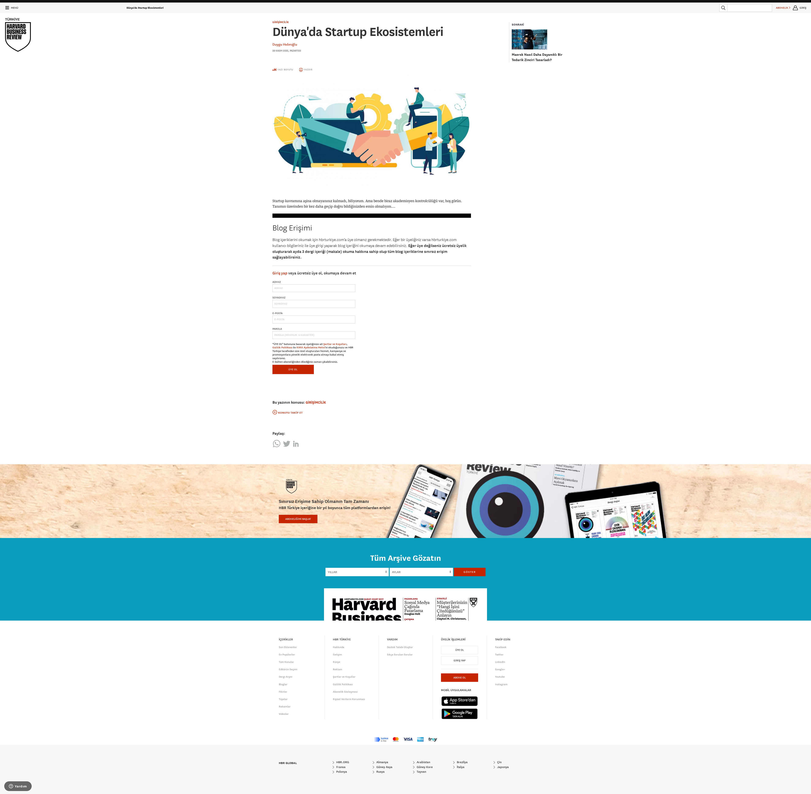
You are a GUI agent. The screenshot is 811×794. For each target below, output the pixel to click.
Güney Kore (424, 767)
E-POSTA (277, 313)
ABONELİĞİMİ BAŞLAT (298, 519)
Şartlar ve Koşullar (344, 676)
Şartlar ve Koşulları (335, 344)
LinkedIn (500, 662)
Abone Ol (459, 677)
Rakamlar (285, 706)
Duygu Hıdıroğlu (284, 44)
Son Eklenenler (288, 647)
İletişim (337, 654)
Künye (336, 662)
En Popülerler (287, 654)
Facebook (500, 647)
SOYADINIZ (279, 297)
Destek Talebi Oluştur (400, 647)
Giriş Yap (459, 660)
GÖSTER (470, 572)
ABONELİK (782, 8)
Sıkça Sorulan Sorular (400, 654)
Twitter (499, 654)
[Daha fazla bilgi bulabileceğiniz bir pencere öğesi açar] (18, 786)
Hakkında (338, 647)
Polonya (341, 772)
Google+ (500, 669)
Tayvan (421, 772)
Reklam (337, 669)
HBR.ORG (342, 762)
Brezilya (462, 762)
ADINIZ (276, 282)
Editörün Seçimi (288, 669)
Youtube (500, 676)
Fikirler (283, 691)
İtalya (460, 767)
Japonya (502, 767)
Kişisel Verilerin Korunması (349, 699)
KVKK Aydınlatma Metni (311, 347)
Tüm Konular (286, 662)
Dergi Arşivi (285, 676)
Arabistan (423, 762)
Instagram (501, 684)
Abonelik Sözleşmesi (345, 691)
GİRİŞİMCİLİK (280, 22)
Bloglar (283, 684)
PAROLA (277, 329)
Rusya (380, 772)
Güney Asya (384, 767)
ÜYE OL (293, 369)
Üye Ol (459, 650)
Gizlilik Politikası (282, 347)
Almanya (382, 762)
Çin (499, 762)
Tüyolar (283, 699)
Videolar (284, 714)
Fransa (340, 767)
